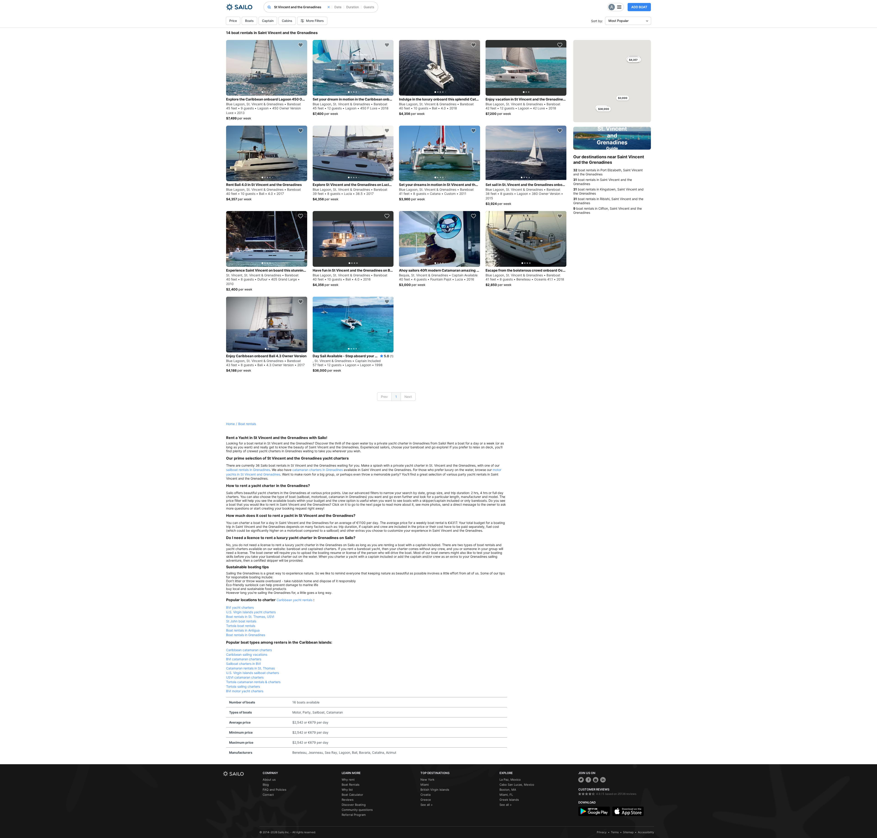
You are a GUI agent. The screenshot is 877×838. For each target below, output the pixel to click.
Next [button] (408, 397)
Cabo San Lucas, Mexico (516, 784)
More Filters (315, 21)
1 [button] (396, 397)
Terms (615, 832)
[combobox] (302, 7)
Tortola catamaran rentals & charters (253, 682)
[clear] (329, 7)
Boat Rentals (350, 784)
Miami (424, 784)
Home (230, 424)
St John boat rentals (241, 621)
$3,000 (622, 98)
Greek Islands (509, 799)
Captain (268, 21)
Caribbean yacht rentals (294, 600)
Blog (266, 784)
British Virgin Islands (434, 789)
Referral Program (354, 815)
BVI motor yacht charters (244, 691)
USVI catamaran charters (245, 677)
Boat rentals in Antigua (243, 630)
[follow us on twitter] (581, 779)
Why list (347, 789)
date (337, 7)
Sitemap (628, 832)
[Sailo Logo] (239, 7)
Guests (369, 7)
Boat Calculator (352, 794)
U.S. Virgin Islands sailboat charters (252, 673)
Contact (268, 794)
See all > (426, 804)
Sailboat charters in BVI (243, 664)
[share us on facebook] (588, 779)
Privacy (602, 832)
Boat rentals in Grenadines (245, 635)
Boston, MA (507, 789)
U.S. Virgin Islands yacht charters (251, 612)
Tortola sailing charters (243, 686)
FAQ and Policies (274, 789)
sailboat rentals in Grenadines (248, 470)
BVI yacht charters (240, 607)
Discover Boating (354, 804)
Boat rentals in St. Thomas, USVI (250, 617)
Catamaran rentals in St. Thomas (250, 668)
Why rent (348, 779)
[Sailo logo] (241, 773)
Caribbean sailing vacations (246, 654)
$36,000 (603, 109)
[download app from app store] (628, 811)
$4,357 (633, 59)
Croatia (425, 794)
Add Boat (639, 7)
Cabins (287, 21)
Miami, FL (506, 794)
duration (352, 7)
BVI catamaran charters (243, 659)
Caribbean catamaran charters (249, 650)
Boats (249, 21)
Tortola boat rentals (240, 626)
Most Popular (618, 21)
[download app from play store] (594, 811)
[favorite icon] (301, 45)
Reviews (348, 799)
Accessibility (646, 832)
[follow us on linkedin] (603, 779)
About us (269, 779)
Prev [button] (384, 397)
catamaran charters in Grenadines (317, 470)
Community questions (357, 810)
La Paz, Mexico (510, 779)
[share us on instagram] (595, 779)
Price (233, 21)
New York (427, 779)
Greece (425, 799)
